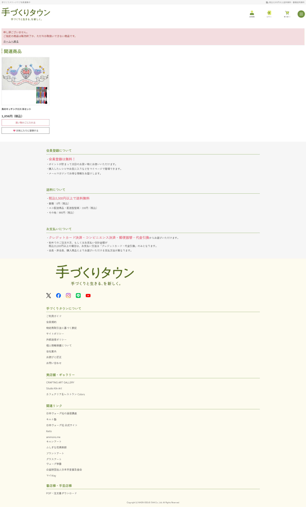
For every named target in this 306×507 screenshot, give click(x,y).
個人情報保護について (59, 345)
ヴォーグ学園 (54, 464)
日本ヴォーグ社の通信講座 (61, 413)
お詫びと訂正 (54, 357)
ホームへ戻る (11, 41)
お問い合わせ (54, 363)
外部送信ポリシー (56, 339)
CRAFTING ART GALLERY (60, 382)
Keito (49, 431)
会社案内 (51, 351)
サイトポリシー (55, 333)
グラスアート (54, 459)
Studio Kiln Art (54, 388)
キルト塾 (51, 419)
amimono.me (53, 437)
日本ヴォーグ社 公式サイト (61, 425)
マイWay (51, 475)
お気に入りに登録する (27, 130)
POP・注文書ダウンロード (61, 493)
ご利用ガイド (54, 316)
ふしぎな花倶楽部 (56, 447)
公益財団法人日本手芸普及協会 (64, 469)
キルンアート (54, 441)
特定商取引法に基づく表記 (61, 328)
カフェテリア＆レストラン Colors (65, 394)
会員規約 (51, 322)
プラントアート (55, 453)
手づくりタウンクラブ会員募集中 (16, 2)
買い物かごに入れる (25, 122)
